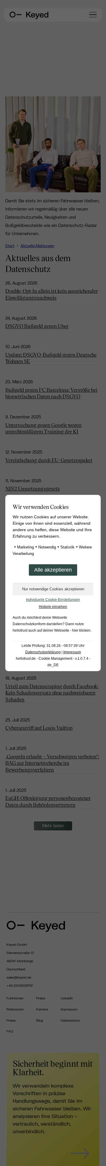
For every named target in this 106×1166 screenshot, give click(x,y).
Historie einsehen (53, 607)
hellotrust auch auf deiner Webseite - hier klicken (51, 630)
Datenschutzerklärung (43, 652)
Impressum (72, 652)
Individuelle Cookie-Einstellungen (53, 600)
